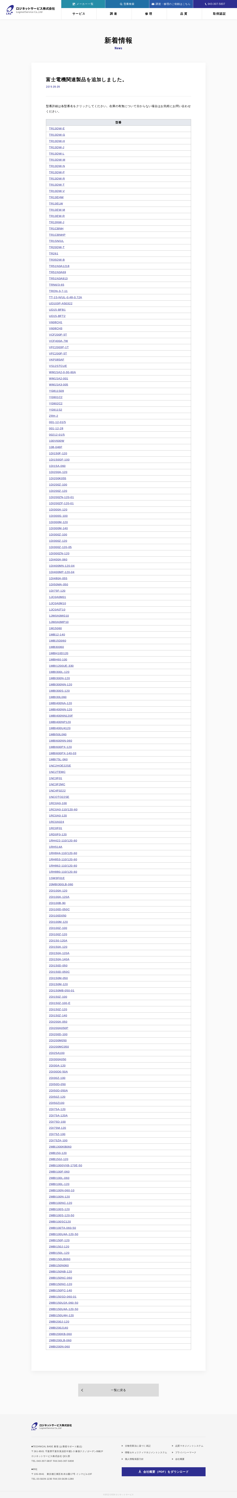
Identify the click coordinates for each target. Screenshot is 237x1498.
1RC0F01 (55, 828)
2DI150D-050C (59, 971)
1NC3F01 (55, 778)
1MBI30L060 (58, 697)
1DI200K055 (57, 478)
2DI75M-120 (57, 1127)
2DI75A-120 (57, 1109)
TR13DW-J (56, 147)
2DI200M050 (58, 1040)
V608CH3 (55, 328)
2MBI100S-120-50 (61, 1215)
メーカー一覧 (85, 4)
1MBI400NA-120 (60, 703)
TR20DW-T (57, 247)
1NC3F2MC (57, 784)
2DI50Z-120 (57, 1096)
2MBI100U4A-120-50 (63, 1234)
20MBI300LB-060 (61, 884)
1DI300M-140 (58, 528)
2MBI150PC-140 (60, 1290)
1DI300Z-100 (58, 534)
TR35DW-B (57, 259)
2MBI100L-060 (59, 1178)
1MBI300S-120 (59, 690)
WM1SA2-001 (58, 378)
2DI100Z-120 (58, 934)
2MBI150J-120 (59, 1246)
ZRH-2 (53, 415)
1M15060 (55, 628)
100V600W (56, 440)
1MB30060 (56, 647)
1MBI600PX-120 (60, 747)
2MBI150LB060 (59, 1259)
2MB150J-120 (58, 1159)
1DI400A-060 (58, 559)
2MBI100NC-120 (60, 1203)
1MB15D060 (57, 640)
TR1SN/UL (56, 241)
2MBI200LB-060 (60, 1340)
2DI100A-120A (59, 897)
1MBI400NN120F (61, 715)
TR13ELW (56, 203)
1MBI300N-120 (59, 678)
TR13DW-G (57, 134)
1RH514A (55, 846)
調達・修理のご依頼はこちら (173, 4)
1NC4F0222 (57, 790)
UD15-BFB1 (57, 309)
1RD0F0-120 (58, 834)
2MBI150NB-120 (60, 1271)
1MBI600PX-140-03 (62, 753)
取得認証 (219, 13)
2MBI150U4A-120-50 (63, 1309)
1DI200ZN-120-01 (61, 497)
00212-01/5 (57, 434)
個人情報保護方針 (134, 1459)
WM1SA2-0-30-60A (62, 372)
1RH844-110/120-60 (63, 853)
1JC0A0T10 (57, 609)
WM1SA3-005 (58, 384)
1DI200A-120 (58, 472)
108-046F (55, 447)
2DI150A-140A (59, 959)
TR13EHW (56, 197)
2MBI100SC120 (60, 1221)
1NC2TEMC (57, 772)
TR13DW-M (57, 159)
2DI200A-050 (58, 1021)
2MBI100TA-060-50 (62, 1228)
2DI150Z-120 (58, 1009)
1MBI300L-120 (59, 672)
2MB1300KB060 (60, 1146)
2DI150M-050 (58, 978)
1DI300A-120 (58, 509)
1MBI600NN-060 (60, 740)
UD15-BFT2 (57, 316)
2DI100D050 (57, 915)
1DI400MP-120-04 (61, 572)
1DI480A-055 (58, 578)
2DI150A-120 (58, 946)
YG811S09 (56, 390)
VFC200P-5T (58, 353)
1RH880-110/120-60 (63, 871)
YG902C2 (56, 403)
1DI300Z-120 (58, 540)
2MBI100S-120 (59, 1209)
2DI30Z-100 (57, 1078)
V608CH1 (55, 322)
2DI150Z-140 (58, 1015)
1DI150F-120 (58, 453)
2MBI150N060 (59, 1265)
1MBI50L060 (58, 734)
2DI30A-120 (57, 1065)
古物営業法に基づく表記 (138, 1446)
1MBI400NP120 (60, 722)
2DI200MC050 (59, 1046)
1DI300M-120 (58, 522)
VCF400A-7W (58, 341)
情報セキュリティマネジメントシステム (146, 1452)
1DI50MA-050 (58, 584)
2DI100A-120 (58, 890)
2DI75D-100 (57, 1121)
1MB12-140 (57, 634)
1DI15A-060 (57, 466)
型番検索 (129, 4)
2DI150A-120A (59, 953)
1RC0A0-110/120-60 (63, 809)
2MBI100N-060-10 (61, 1190)
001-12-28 (56, 428)
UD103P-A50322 (60, 303)
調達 (114, 13)
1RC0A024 (56, 821)
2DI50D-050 (57, 1084)
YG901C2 (56, 397)
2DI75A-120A (58, 1115)
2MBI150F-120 (59, 1240)
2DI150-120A (58, 940)
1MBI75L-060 (58, 759)
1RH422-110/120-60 (63, 840)
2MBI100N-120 (59, 1196)
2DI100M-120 (58, 922)
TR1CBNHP (57, 234)
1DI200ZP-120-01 (61, 503)
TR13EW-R (57, 216)
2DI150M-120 (58, 984)
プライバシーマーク (185, 1452)
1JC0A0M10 (57, 603)
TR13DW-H (57, 141)
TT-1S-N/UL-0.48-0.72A (65, 297)
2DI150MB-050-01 (61, 990)
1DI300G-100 (58, 515)
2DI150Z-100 (58, 996)
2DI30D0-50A (58, 1071)
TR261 (53, 253)
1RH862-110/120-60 (63, 865)
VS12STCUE (58, 366)
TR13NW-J (56, 222)
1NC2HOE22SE (60, 765)
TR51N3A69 (57, 272)
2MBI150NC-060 (60, 1277)
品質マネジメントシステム (189, 1446)
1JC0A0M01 (57, 597)
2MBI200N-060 (59, 1346)
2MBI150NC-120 (60, 1284)
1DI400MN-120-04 (62, 565)
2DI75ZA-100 (58, 1140)
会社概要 (180, 1459)
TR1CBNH (56, 228)
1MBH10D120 (58, 653)
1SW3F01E (57, 878)
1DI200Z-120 (58, 491)
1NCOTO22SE (59, 797)
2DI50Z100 (56, 1103)
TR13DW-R (57, 178)
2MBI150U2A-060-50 (63, 1302)
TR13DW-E (57, 128)
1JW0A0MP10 (59, 622)
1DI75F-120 (57, 590)
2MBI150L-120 (59, 1252)
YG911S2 (55, 409)
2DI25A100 (56, 1053)
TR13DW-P (57, 172)
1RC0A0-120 (58, 815)
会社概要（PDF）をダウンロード (166, 1471)
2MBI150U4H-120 (61, 1315)
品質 (184, 13)
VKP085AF (56, 359)
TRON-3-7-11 (58, 291)
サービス (78, 13)
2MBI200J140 (58, 1327)
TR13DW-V (57, 191)
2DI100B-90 (57, 903)
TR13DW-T (57, 184)
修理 (149, 13)
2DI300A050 (57, 1059)
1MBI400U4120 (60, 728)
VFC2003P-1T (59, 347)
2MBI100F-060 (59, 1171)
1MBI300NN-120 (60, 684)
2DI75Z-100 (57, 1134)
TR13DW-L (56, 153)
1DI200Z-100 (58, 484)
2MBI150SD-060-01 (63, 1296)
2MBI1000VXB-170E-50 (65, 1165)
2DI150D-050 (58, 965)
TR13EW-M (57, 209)
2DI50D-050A (58, 1090)
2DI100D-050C (59, 909)
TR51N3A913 (58, 278)
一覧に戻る (118, 1390)
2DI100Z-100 (58, 928)
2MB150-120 (58, 1153)
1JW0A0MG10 (59, 615)
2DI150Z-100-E (59, 1003)
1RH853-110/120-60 (63, 859)
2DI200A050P (58, 1028)
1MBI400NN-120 (60, 709)
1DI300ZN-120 (59, 553)
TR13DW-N (57, 166)
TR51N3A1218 (59, 266)
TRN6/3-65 (56, 284)
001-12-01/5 (57, 422)
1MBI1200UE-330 (61, 665)
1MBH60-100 (58, 659)
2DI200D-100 (58, 1034)
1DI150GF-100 (59, 459)
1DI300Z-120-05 (60, 547)
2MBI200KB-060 (60, 1334)
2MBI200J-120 (59, 1321)
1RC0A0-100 (58, 803)
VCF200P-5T (58, 334)
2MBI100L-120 (59, 1184)
